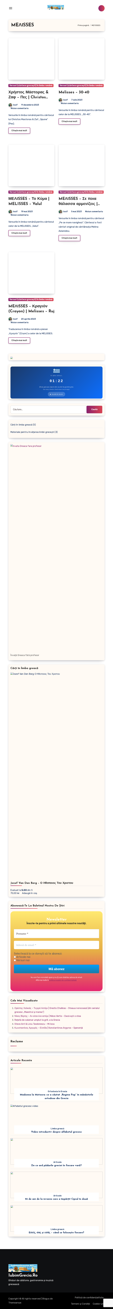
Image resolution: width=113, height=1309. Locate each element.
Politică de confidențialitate (89, 1297)
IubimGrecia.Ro (23, 1275)
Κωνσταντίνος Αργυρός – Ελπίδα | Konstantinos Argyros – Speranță (48, 1028)
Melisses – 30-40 (74, 92)
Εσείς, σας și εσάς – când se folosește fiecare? (56, 1232)
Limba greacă (57, 1128)
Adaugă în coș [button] (29, 893)
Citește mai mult (19, 130)
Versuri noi (22, 960)
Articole (57, 1162)
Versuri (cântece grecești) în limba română (31, 85)
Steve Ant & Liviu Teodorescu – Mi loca (34, 1024)
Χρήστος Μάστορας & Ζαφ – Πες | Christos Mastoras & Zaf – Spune (31, 97)
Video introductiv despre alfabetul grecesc (56, 1132)
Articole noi (23, 957)
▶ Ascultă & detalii (56, 394)
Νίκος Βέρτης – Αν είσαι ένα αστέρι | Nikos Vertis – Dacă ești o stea (47, 1016)
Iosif (15, 105)
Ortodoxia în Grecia (57, 1091)
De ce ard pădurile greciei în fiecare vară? (56, 1165)
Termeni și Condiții (80, 1303)
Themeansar (14, 1302)
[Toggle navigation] (10, 8)
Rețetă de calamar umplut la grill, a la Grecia (37, 1020)
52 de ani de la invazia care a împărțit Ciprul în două (56, 1199)
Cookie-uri (98, 1303)
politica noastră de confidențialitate (63, 980)
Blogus (45, 1298)
